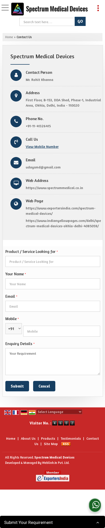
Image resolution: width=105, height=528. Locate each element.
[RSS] (66, 443)
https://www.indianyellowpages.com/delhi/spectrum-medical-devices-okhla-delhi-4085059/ (63, 223)
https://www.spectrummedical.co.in (54, 187)
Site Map (51, 443)
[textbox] (47, 22)
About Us (28, 438)
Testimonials (71, 438)
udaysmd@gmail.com (43, 167)
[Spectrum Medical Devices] (49, 9)
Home (9, 37)
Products (48, 438)
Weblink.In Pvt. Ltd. (55, 463)
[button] (42, 146)
